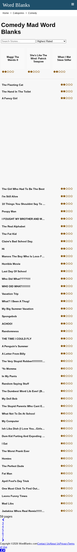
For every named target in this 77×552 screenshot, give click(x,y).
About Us (55, 543)
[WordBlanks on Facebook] (1, 550)
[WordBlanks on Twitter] (4, 550)
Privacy (64, 543)
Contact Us (43, 543)
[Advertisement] (38, 143)
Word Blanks (16, 5)
